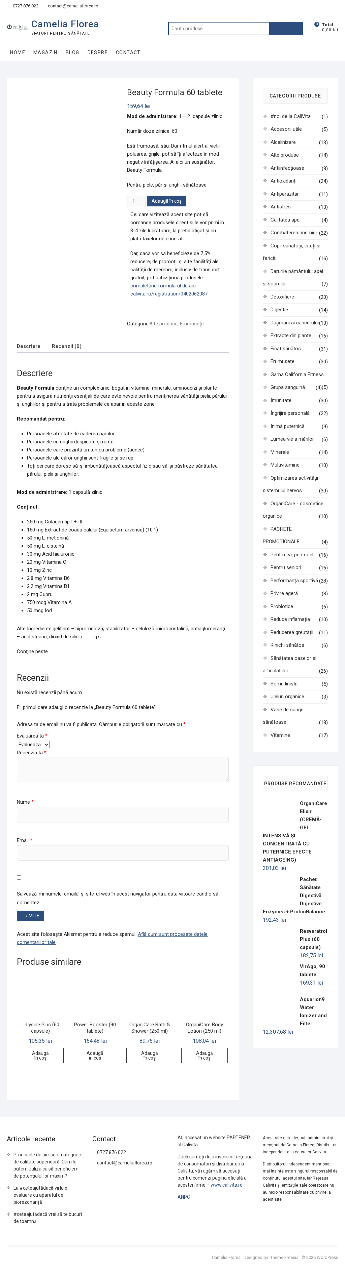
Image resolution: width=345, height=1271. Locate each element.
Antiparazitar (285, 194)
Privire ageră (284, 593)
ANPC (184, 1197)
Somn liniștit (284, 684)
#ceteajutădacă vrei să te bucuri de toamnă (47, 1218)
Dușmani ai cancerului (295, 323)
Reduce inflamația (290, 619)
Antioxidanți (283, 181)
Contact (128, 52)
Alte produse (163, 324)
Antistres (281, 207)
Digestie (279, 310)
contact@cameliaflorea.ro (72, 5)
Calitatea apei (286, 220)
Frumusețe (192, 324)
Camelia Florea (65, 24)
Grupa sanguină (288, 387)
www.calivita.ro (227, 1185)
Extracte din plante (291, 335)
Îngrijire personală (290, 413)
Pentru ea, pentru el (292, 555)
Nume (25, 802)
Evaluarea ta (32, 736)
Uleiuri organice (287, 696)
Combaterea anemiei (294, 233)
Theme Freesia (284, 1257)
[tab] (28, 346)
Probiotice (282, 606)
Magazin (45, 52)
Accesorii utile (286, 129)
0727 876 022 (25, 5)
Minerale (280, 452)
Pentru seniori (286, 567)
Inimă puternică (288, 426)
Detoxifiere (282, 297)
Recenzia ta (31, 753)
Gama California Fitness (297, 374)
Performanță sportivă (294, 581)
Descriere (28, 346)
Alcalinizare (283, 142)
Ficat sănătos (286, 349)
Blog (73, 52)
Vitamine (280, 735)
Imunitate (281, 400)
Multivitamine (285, 465)
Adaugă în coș (167, 201)
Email (24, 840)
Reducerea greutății (292, 632)
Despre (98, 52)
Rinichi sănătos (287, 645)
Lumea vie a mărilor (292, 439)
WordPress (327, 1257)
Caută (286, 28)
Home (17, 52)
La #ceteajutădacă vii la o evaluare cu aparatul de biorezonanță (40, 1195)
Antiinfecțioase (287, 168)
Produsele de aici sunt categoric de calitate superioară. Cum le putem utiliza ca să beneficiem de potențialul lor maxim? (47, 1165)
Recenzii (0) (67, 346)
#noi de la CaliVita (291, 116)
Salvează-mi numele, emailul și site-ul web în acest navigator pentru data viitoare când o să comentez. (117, 898)
